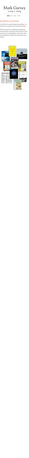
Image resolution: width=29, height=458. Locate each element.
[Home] (14, 13)
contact (19, 15)
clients (25, 24)
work (11, 15)
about (15, 15)
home (8, 15)
